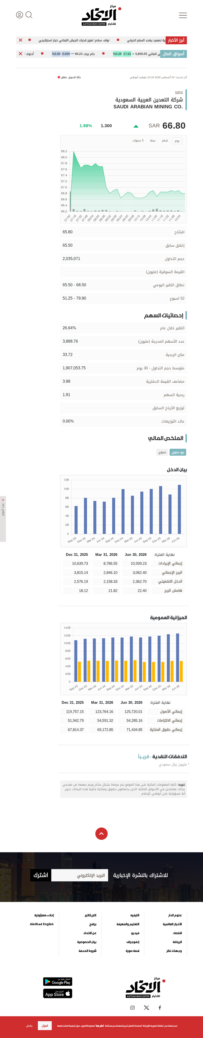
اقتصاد (177, 933)
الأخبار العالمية (172, 924)
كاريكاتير (90, 915)
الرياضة (177, 942)
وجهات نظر (174, 951)
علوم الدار (175, 915)
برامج (92, 924)
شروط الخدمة (87, 951)
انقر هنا (99, 1025)
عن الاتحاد (89, 933)
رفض (29, 1025)
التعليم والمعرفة (128, 924)
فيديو (135, 933)
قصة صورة (132, 951)
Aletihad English (42, 924)
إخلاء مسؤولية (44, 915)
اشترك (40, 875)
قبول (45, 1025)
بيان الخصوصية (86, 942)
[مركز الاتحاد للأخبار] (101, 15)
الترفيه (134, 915)
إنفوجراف (133, 942)
